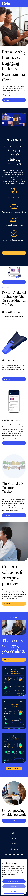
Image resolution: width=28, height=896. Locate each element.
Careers (14, 843)
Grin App (14, 849)
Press (14, 838)
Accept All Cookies (14, 881)
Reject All (14, 886)
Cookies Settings (14, 891)
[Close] (24, 861)
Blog (14, 833)
